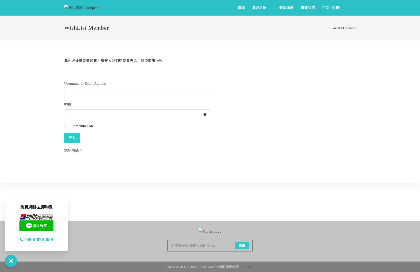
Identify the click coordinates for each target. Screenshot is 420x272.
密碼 (67, 105)
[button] (11, 261)
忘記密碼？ (73, 151)
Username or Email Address (85, 83)
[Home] (326, 28)
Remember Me (82, 126)
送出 (242, 245)
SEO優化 (248, 267)
